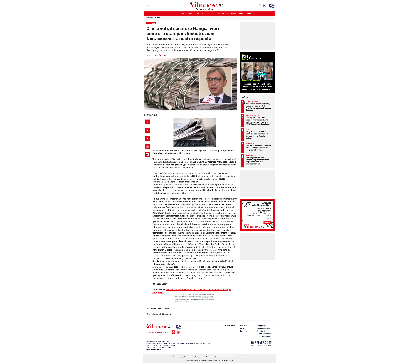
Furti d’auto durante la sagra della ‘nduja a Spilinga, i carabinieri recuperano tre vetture (258, 148)
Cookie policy (204, 357)
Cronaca (158, 18)
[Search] (260, 5)
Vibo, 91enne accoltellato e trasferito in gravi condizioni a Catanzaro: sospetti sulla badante (257, 135)
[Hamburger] (145, 5)
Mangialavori (163, 309)
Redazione (176, 357)
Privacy (197, 357)
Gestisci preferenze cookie (226, 357)
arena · (154, 309)
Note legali (213, 357)
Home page (149, 18)
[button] (147, 122)
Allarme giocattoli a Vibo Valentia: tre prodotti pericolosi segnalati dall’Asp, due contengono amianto (257, 160)
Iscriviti (267, 222)
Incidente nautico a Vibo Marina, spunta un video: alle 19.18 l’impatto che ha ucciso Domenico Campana (258, 107)
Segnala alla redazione (187, 357)
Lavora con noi (240, 357)
